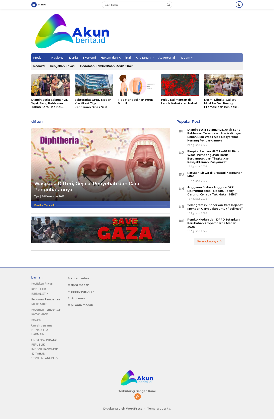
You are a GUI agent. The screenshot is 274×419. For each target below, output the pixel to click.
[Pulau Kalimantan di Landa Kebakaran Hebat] (180, 85)
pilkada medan (82, 305)
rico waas (78, 298)
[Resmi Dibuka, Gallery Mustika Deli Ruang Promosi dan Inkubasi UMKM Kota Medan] (223, 85)
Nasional (57, 57)
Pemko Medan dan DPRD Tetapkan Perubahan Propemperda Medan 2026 (213, 223)
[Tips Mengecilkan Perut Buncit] (137, 85)
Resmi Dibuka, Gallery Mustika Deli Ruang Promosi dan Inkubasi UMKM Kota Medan (220, 103)
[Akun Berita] (72, 31)
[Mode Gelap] (239, 4)
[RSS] (137, 396)
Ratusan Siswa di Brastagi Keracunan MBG (215, 174)
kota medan (80, 278)
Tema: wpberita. (159, 408)
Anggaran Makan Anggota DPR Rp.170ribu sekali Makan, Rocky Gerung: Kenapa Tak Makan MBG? (212, 190)
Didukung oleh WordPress (122, 408)
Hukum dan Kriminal (116, 57)
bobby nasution (82, 292)
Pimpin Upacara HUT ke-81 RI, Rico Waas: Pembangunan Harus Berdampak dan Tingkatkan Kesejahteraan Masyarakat (213, 156)
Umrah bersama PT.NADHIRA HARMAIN (41, 329)
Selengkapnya (208, 241)
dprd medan (80, 285)
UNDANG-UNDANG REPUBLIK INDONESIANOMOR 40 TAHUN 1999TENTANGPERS (44, 349)
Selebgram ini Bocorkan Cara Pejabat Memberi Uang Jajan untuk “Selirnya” (215, 207)
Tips (36, 196)
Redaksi (39, 66)
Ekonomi (89, 57)
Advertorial (166, 57)
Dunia (73, 57)
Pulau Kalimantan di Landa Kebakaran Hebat (179, 101)
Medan (38, 57)
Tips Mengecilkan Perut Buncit (135, 101)
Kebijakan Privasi (62, 66)
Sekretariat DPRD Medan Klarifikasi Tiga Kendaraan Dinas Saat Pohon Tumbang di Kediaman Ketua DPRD (93, 103)
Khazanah (143, 57)
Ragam (185, 57)
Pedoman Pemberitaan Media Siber (106, 66)
